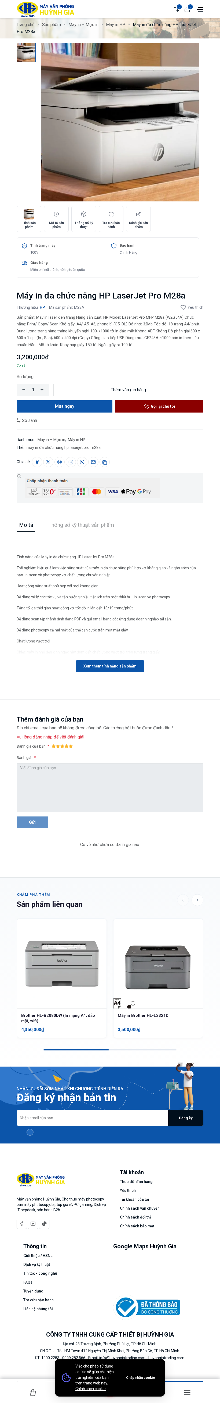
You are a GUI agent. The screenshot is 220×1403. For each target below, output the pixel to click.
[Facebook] (22, 1224)
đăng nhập (43, 737)
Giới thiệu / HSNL (37, 1255)
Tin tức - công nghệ (40, 1273)
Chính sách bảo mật (137, 1226)
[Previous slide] (183, 900)
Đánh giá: (25, 757)
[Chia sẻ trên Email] (93, 462)
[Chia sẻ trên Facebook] (37, 462)
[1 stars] (54, 746)
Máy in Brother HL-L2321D (143, 1015)
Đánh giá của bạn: (31, 746)
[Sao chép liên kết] (104, 462)
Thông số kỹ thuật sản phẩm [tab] (81, 525)
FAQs (27, 1282)
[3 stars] (62, 746)
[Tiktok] (44, 1224)
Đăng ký (186, 1118)
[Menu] (187, 1392)
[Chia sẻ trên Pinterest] (59, 462)
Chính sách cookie (90, 1389)
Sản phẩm (51, 24)
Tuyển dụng (33, 1291)
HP (42, 307)
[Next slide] (197, 900)
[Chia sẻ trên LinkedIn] (71, 462)
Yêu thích (195, 307)
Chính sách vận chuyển (140, 1208)
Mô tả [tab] (26, 525)
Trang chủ (26, 24)
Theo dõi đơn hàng (136, 1182)
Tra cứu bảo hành (38, 1300)
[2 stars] (58, 746)
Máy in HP (115, 24)
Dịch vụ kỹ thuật (36, 1264)
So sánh (29, 420)
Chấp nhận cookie (140, 1378)
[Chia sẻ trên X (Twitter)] (48, 462)
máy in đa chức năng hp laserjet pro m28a (64, 447)
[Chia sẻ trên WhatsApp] (82, 462)
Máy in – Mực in (83, 24)
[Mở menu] (199, 8)
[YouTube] (33, 1224)
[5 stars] (71, 746)
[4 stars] (66, 746)
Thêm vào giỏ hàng (128, 389)
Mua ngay (64, 406)
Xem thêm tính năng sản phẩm (110, 666)
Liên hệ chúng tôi (38, 1309)
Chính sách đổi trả (135, 1217)
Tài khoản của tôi (134, 1199)
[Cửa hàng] (32, 1392)
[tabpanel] (110, 602)
